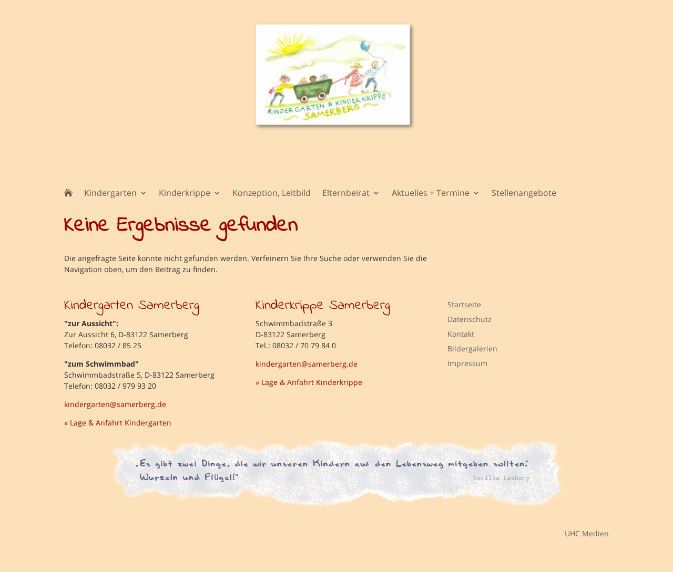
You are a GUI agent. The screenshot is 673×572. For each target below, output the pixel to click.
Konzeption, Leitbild (271, 194)
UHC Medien (579, 532)
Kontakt (460, 334)
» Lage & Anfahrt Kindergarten (117, 423)
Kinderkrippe (184, 194)
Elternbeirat (346, 194)
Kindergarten (110, 194)
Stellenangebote (524, 194)
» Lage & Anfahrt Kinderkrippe (309, 382)
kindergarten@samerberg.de (115, 404)
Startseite (464, 304)
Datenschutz (469, 319)
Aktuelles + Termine (431, 194)
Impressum (467, 363)
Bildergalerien (472, 348)
